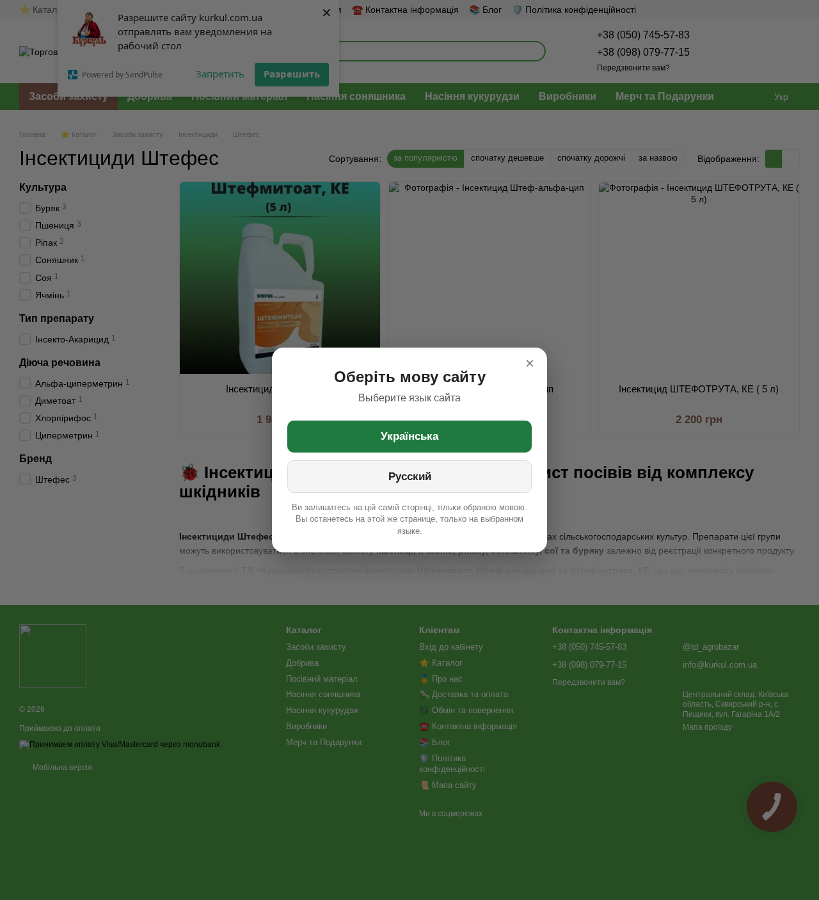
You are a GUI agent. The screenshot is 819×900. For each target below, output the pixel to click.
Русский (409, 476)
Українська (409, 436)
